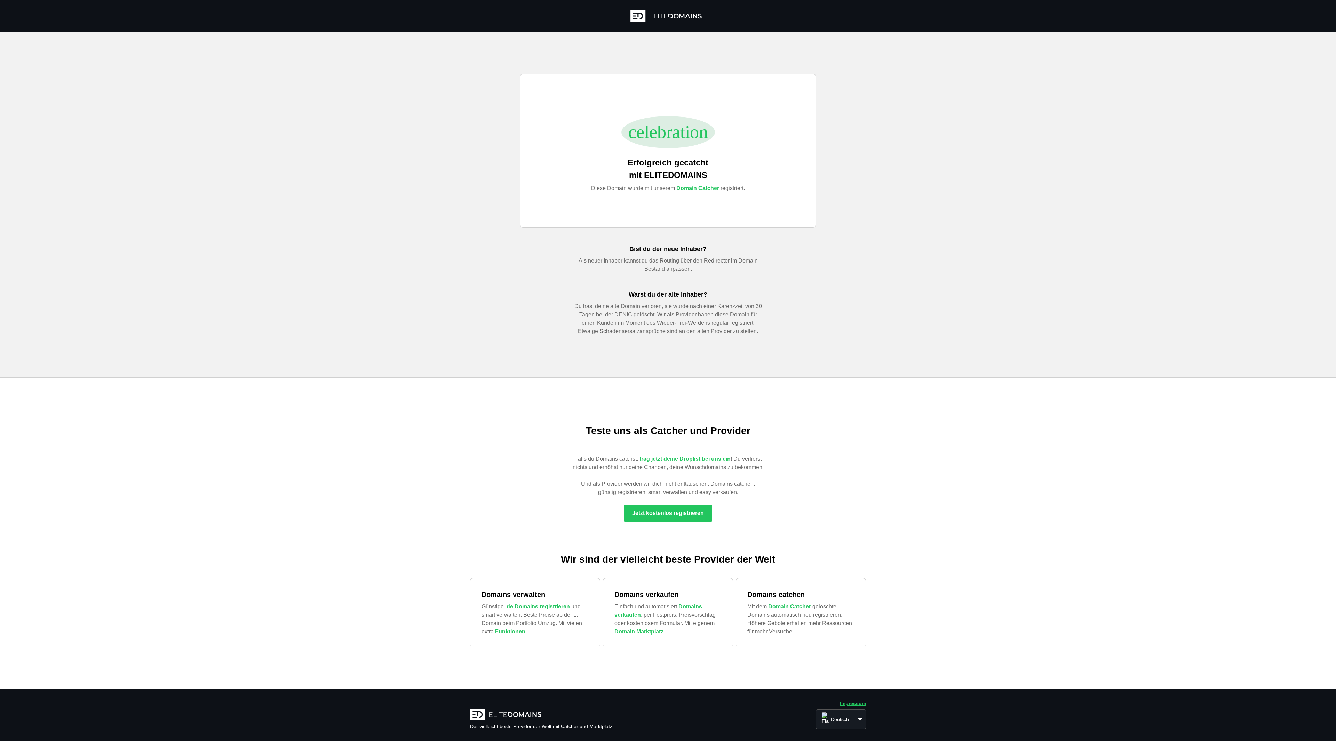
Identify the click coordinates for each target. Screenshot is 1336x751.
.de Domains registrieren (537, 606)
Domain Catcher (697, 188)
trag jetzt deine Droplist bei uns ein (685, 459)
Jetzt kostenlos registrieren (668, 513)
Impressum (853, 703)
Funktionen (510, 632)
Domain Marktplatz (638, 632)
